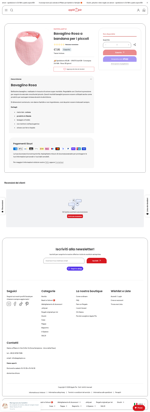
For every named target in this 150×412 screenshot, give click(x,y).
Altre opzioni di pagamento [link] (120, 63)
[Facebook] (15, 304)
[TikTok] (21, 304)
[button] (143, 10)
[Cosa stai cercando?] (11, 10)
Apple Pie (74, 387)
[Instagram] (9, 304)
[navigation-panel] (6, 10)
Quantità (106, 40)
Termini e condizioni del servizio (79, 392)
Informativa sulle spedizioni (102, 392)
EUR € (141, 404)
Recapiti (118, 392)
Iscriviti (95, 261)
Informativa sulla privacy (57, 392)
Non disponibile (109, 34)
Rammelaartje (60, 29)
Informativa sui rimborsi (37, 392)
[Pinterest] (27, 304)
